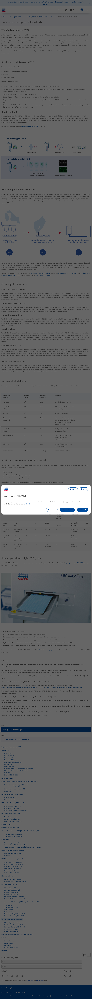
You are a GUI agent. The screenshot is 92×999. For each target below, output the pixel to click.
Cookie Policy (27, 504)
